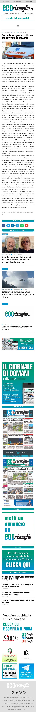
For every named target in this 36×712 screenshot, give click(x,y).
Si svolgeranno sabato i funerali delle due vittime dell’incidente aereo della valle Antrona (16, 259)
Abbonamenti (6, 1)
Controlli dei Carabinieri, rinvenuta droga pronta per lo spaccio (18, 578)
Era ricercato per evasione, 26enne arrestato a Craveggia (16, 594)
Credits (26, 709)
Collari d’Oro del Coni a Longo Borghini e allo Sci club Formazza (17, 586)
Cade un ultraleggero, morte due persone (17, 328)
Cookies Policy (19, 709)
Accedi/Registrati (29, 1)
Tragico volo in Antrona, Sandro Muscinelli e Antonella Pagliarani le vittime (18, 294)
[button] (18, 26)
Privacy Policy (11, 709)
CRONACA (5, 234)
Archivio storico (17, 1)
